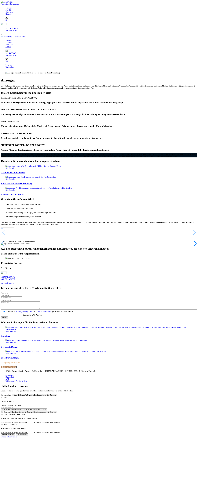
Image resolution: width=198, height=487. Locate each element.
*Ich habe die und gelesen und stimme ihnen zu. (40, 311)
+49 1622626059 (12, 28)
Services (9, 8)
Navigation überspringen (10, 4)
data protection (12, 437)
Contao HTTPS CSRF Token (14, 414)
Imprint (3, 437)
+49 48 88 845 (11, 53)
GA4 (5, 397)
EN (7, 20)
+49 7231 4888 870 (8, 277)
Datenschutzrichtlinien (44, 311)
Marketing (7, 395)
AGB (8, 379)
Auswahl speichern (8, 435)
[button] (195, 243)
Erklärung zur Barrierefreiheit (16, 381)
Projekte (8, 10)
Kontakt (8, 14)
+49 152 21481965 (8, 279)
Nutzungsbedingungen (24, 311)
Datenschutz (10, 67)
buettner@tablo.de (7, 283)
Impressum (9, 65)
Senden (4, 317)
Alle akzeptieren (22, 435)
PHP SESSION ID (10, 425)
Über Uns (9, 12)
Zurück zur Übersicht (9, 367)
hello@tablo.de (11, 30)
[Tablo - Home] (13, 37)
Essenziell (7, 412)
